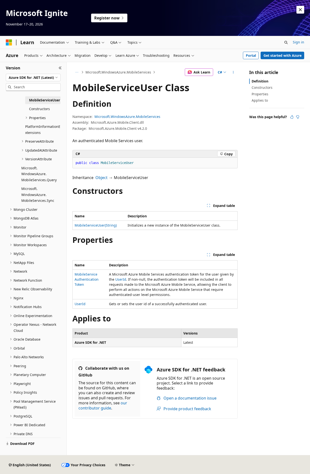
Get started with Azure (283, 55)
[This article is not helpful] (298, 117)
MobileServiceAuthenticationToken (87, 279)
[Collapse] (60, 68)
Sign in (298, 42)
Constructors (262, 87)
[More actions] (233, 72)
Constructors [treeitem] (39, 108)
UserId (120, 279)
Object (101, 177)
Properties (260, 94)
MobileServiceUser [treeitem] (44, 100)
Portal (251, 55)
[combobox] (33, 78)
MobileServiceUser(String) (96, 225)
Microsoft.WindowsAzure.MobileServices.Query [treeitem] (39, 174)
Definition (260, 81)
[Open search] (286, 42)
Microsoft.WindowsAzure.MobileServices (118, 72)
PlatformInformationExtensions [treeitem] (42, 129)
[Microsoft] (9, 42)
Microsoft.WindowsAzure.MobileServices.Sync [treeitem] (37, 194)
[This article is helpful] (292, 117)
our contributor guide (102, 405)
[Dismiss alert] (300, 10)
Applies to (260, 100)
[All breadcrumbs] (76, 72)
